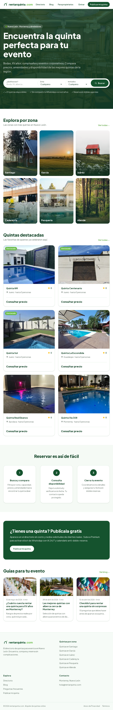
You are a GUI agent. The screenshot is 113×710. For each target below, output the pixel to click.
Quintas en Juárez (67, 655)
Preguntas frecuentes (13, 689)
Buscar (101, 83)
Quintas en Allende (67, 667)
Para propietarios (65, 4)
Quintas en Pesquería (68, 663)
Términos (106, 706)
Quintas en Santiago (68, 646)
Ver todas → (104, 125)
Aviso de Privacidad (92, 706)
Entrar (81, 4)
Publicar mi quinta (98, 4)
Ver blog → (104, 572)
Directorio (40, 4)
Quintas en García (67, 650)
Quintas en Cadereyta (69, 659)
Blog (51, 4)
